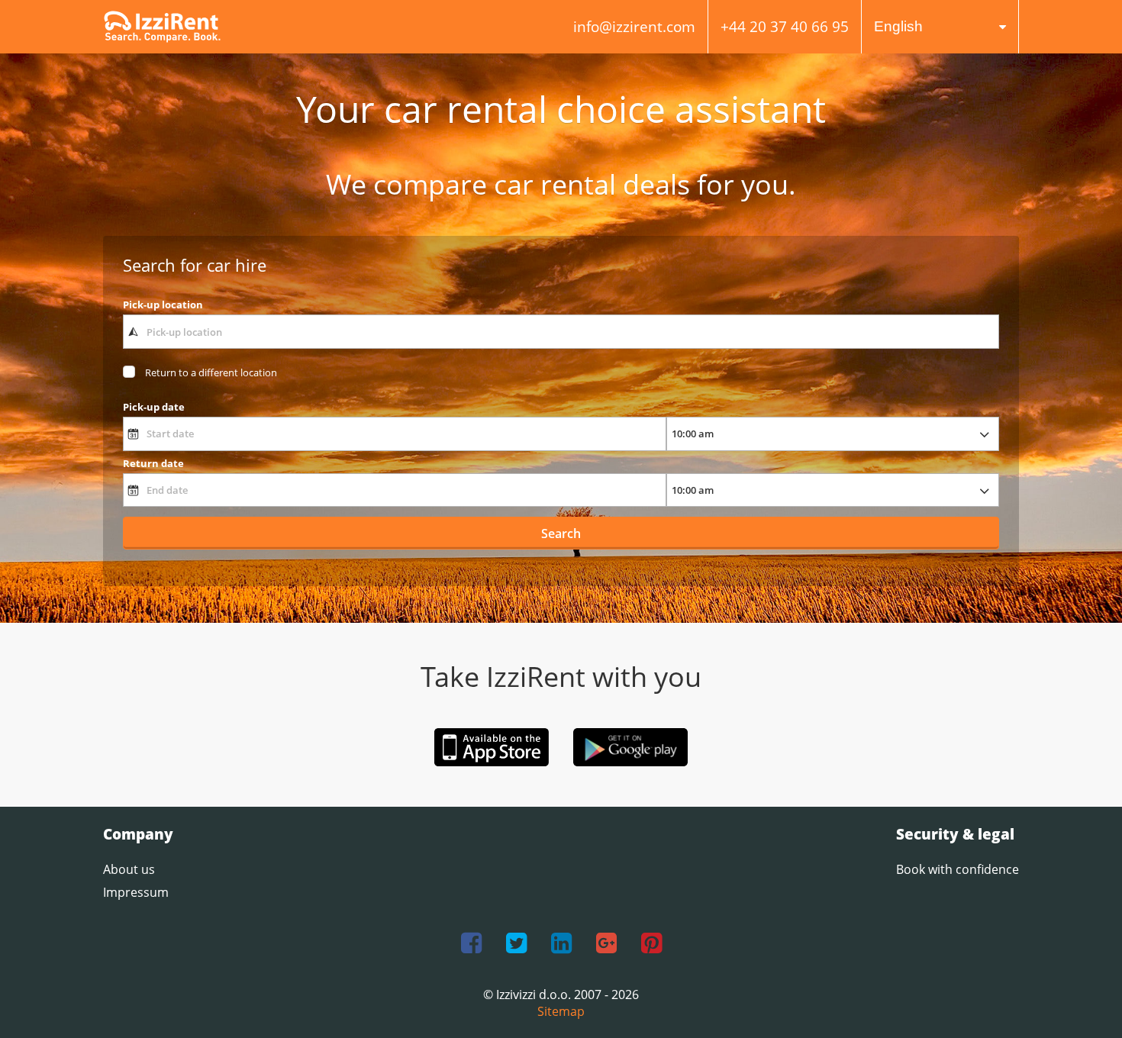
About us (129, 869)
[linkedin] (561, 943)
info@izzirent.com (634, 26)
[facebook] (471, 943)
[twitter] (516, 943)
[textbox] (561, 331)
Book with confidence (957, 869)
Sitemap (561, 1011)
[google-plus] (606, 943)
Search (561, 533)
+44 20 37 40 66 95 (785, 26)
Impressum (136, 892)
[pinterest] (651, 943)
